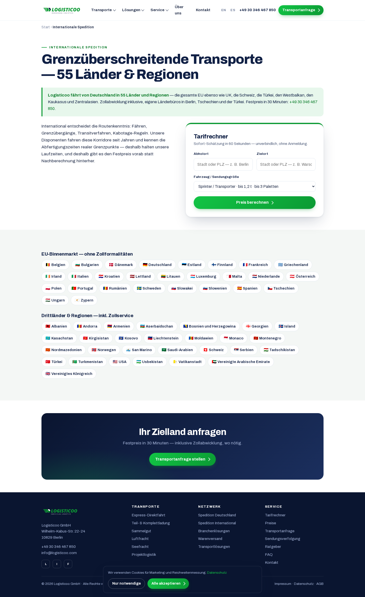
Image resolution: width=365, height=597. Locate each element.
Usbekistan (149, 362)
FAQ (269, 555)
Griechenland (293, 265)
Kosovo (128, 338)
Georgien (257, 326)
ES (232, 10)
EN (223, 10)
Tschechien (281, 288)
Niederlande (266, 276)
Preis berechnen (252, 202)
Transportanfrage (298, 10)
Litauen (171, 276)
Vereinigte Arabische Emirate (241, 362)
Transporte (101, 10)
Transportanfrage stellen (180, 459)
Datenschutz (304, 584)
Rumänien (115, 288)
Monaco (233, 338)
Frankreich (255, 265)
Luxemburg (203, 276)
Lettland (140, 276)
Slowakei (182, 288)
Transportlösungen (214, 547)
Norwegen (104, 350)
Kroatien (109, 276)
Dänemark (121, 265)
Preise (270, 523)
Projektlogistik (144, 555)
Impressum (283, 584)
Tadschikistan (279, 350)
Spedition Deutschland (217, 515)
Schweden (149, 288)
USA (119, 362)
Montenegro (267, 338)
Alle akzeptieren (166, 583)
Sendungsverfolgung (282, 539)
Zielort (262, 154)
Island (287, 326)
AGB (320, 584)
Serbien (244, 350)
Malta (234, 276)
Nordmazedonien (63, 350)
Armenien (118, 326)
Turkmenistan (87, 362)
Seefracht (140, 547)
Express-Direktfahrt (148, 515)
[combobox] (223, 164)
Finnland (222, 265)
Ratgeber (273, 547)
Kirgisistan (96, 338)
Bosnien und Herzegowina (209, 326)
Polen (53, 288)
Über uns (179, 10)
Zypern (84, 300)
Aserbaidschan (156, 326)
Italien (80, 276)
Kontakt (203, 10)
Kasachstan (59, 338)
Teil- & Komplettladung (151, 523)
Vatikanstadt (187, 362)
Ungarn (55, 300)
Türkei (53, 362)
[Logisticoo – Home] (61, 10)
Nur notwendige (126, 583)
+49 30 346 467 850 (257, 10)
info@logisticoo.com (59, 553)
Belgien (55, 265)
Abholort (201, 154)
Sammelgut (141, 531)
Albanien (56, 326)
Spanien (247, 288)
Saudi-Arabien (177, 350)
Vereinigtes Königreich (68, 373)
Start (45, 27)
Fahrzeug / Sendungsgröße (216, 177)
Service (157, 10)
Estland (192, 265)
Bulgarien (87, 265)
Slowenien (215, 288)
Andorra (87, 326)
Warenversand (210, 539)
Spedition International (217, 523)
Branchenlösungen (214, 531)
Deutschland (157, 265)
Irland (53, 276)
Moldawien (201, 338)
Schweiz (213, 350)
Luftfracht (140, 539)
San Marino (139, 350)
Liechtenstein (163, 338)
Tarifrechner (275, 515)
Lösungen (131, 10)
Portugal (82, 288)
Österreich (302, 276)
